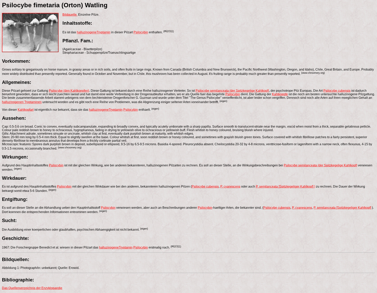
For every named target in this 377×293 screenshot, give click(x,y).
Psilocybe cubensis (336, 90)
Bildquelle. (69, 14)
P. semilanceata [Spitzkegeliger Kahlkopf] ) (285, 186)
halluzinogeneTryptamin (93, 32)
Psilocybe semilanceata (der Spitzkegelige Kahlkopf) (232, 90)
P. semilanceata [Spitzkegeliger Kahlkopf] (342, 207)
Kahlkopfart (26, 109)
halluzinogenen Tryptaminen (22, 102)
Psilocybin (141, 32)
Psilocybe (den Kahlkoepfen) (69, 90)
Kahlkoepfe (280, 94)
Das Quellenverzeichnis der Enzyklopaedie (32, 288)
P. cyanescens (230, 186)
